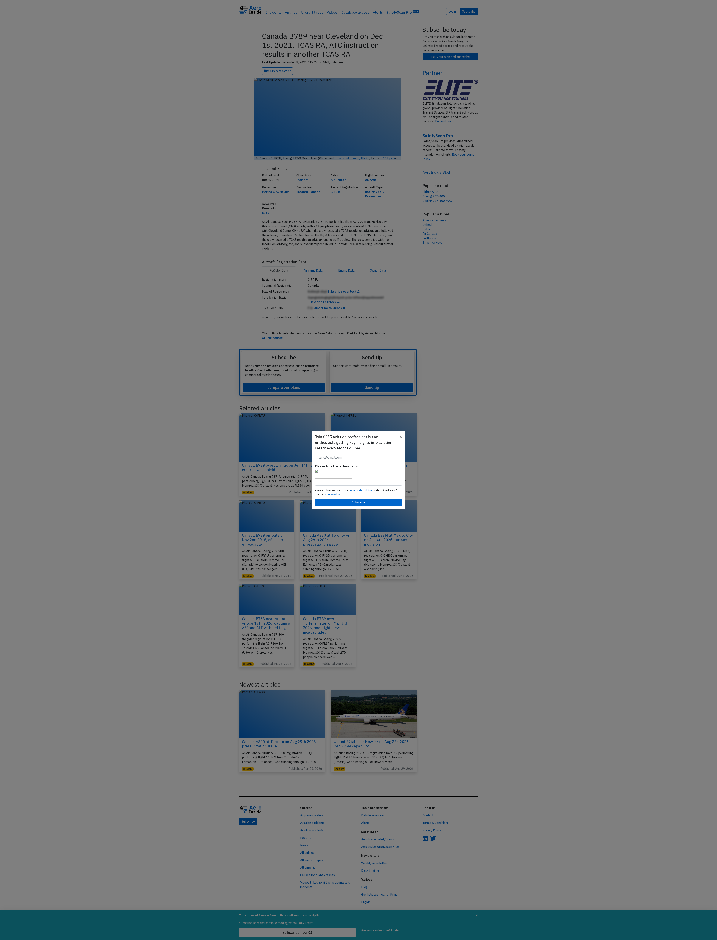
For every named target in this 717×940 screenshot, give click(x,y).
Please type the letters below (337, 466)
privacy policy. (332, 494)
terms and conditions (361, 490)
